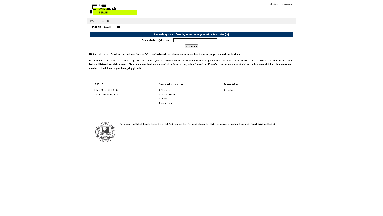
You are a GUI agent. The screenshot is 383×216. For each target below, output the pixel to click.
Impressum (287, 4)
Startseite (275, 4)
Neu (120, 27)
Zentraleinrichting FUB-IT (108, 94)
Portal (164, 98)
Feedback (230, 90)
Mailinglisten (99, 21)
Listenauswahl (101, 27)
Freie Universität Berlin (107, 90)
